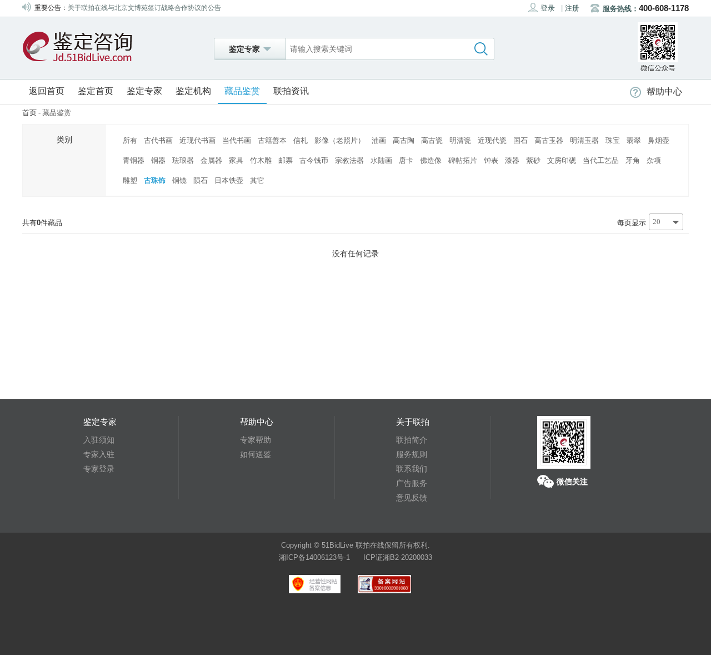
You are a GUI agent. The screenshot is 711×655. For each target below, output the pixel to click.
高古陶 (403, 140)
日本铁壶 (228, 180)
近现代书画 (197, 140)
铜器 (158, 160)
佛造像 (431, 160)
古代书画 (158, 140)
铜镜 (179, 180)
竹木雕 (261, 160)
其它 (257, 180)
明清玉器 (584, 140)
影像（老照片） (339, 140)
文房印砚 (561, 160)
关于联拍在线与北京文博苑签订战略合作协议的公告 (144, 4)
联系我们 (411, 468)
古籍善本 (272, 140)
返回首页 (46, 91)
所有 (130, 140)
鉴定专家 (144, 91)
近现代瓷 (492, 140)
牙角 (632, 160)
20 (656, 221)
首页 (29, 112)
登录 (547, 8)
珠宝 (612, 140)
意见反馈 (411, 497)
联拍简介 (411, 439)
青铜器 (133, 160)
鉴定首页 (95, 91)
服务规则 (411, 454)
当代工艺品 (601, 160)
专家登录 (98, 468)
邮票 (285, 160)
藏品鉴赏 (242, 91)
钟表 (491, 160)
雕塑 (130, 180)
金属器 (211, 160)
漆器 (512, 160)
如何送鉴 (255, 454)
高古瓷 (432, 140)
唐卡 (406, 160)
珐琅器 (183, 160)
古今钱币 (313, 160)
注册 (572, 8)
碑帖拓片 (462, 160)
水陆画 (381, 160)
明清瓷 (460, 140)
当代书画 (236, 140)
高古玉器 (548, 140)
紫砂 (533, 160)
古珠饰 (155, 180)
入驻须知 (98, 439)
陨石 (200, 180)
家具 (236, 160)
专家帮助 (255, 439)
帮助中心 (664, 91)
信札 (300, 140)
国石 (520, 140)
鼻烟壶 (658, 140)
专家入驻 (98, 454)
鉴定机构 (193, 91)
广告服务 (411, 483)
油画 (379, 140)
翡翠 (634, 140)
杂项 (654, 160)
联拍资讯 (291, 91)
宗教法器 (349, 160)
